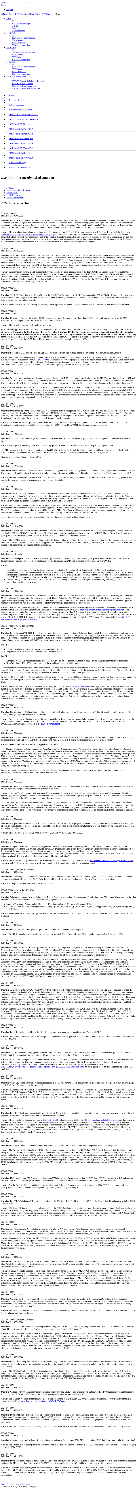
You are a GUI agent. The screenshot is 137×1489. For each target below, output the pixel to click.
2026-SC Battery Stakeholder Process (28, 81)
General (15, 26)
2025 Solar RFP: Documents (21, 134)
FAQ (8, 18)
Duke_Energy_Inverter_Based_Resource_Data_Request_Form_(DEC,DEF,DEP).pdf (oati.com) (43, 1067)
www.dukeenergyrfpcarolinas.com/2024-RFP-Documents (44, 1401)
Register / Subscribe (17, 100)
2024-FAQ (11, 33)
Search (29, 2)
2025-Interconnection (21, 59)
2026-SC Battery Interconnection (26, 88)
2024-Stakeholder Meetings (23, 38)
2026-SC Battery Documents (24, 86)
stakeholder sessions (109, 1120)
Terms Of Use (7, 1484)
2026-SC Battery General (22, 83)
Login (3, 5)
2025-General (17, 55)
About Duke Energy (17, 162)
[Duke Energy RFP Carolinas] (14, 14)
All (13, 21)
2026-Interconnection (21, 74)
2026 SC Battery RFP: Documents (23, 114)
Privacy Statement (22, 1484)
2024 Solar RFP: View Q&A (21, 148)
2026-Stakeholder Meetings (23, 67)
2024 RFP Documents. (51, 724)
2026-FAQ (11, 62)
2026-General (17, 69)
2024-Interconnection (21, 45)
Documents (16, 28)
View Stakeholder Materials (21, 110)
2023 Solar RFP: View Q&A (21, 158)
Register (9, 9)
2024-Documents (19, 43)
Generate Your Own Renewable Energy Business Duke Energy (28, 234)
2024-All (10, 188)
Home (11, 95)
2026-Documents (19, 71)
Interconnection (18, 31)
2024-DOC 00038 (41, 360)
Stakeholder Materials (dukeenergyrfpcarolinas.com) (112, 860)
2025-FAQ (11, 47)
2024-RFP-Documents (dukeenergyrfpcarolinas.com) (102, 610)
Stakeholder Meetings (21, 23)
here (48, 325)
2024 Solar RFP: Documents (21, 143)
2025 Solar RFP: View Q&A (21, 138)
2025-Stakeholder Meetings (23, 52)
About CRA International (20, 167)
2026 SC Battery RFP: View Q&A (23, 119)
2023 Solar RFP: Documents (21, 153)
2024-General (17, 40)
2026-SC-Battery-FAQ (16, 76)
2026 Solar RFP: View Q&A (21, 129)
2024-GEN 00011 (50, 1120)
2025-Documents (19, 57)
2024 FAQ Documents (81, 686)
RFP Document (90, 1120)
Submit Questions (16, 105)
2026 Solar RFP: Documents (21, 124)
